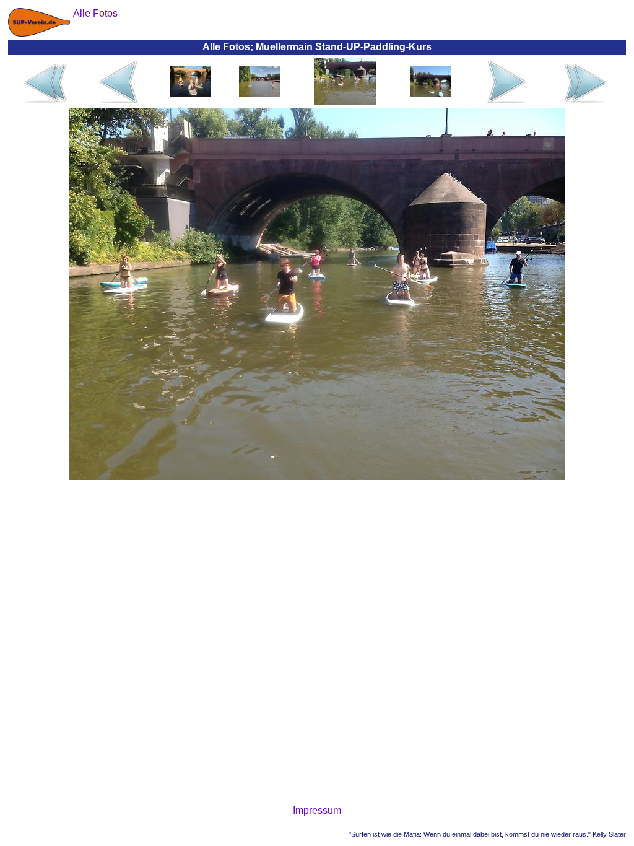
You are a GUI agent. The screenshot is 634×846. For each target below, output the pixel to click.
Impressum (317, 810)
